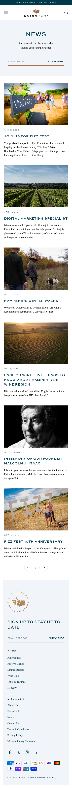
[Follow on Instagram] (26, 752)
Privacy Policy (15, 735)
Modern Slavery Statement (21, 741)
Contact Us (13, 723)
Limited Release (15, 669)
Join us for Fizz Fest (26, 136)
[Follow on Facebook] (9, 752)
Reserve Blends (15, 663)
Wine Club (13, 675)
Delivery (12, 687)
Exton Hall (13, 711)
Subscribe (56, 61)
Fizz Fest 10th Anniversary (33, 541)
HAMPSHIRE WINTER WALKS (31, 300)
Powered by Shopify (47, 777)
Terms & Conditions (18, 729)
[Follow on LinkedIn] (35, 752)
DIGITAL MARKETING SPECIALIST (36, 218)
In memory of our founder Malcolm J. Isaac (33, 460)
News (10, 717)
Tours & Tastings (16, 681)
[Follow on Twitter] (18, 752)
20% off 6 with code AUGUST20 (36, 2)
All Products (14, 657)
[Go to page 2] (44, 567)
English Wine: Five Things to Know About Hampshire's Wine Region (34, 380)
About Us (12, 705)
